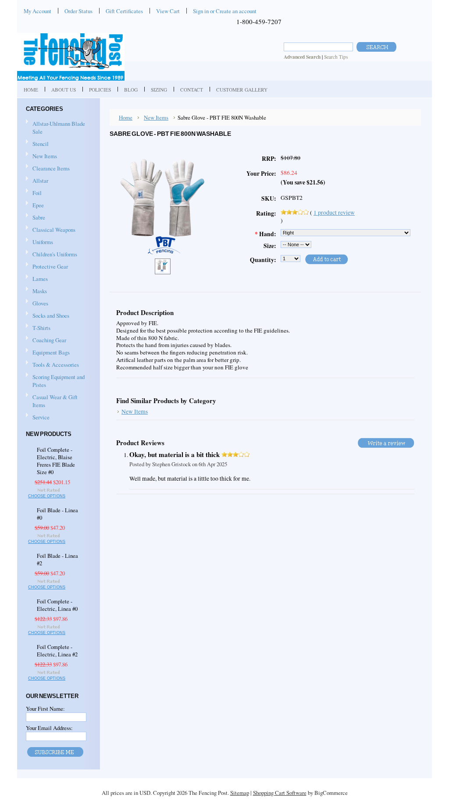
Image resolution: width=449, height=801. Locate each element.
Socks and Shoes (47, 316)
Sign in (201, 11)
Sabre (35, 217)
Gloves (37, 303)
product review (334, 212)
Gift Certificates (124, 11)
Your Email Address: (49, 728)
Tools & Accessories (52, 365)
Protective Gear (47, 266)
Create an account (236, 11)
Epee (35, 205)
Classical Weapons (50, 230)
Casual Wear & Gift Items (52, 401)
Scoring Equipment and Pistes (55, 381)
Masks (36, 291)
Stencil (40, 144)
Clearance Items (51, 168)
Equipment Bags (48, 352)
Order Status (78, 11)
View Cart (168, 11)
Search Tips (336, 56)
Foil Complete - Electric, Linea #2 (57, 650)
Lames (37, 279)
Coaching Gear (46, 340)
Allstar (37, 181)
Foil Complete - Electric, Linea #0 (57, 605)
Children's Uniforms (51, 254)
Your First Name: (45, 708)
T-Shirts (41, 328)
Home (125, 117)
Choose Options (46, 496)
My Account (37, 11)
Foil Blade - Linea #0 (57, 514)
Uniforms (39, 242)
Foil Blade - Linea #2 (57, 559)
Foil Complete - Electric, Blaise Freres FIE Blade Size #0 (56, 461)
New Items (44, 156)
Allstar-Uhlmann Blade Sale (58, 127)
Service (41, 417)
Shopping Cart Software (279, 793)
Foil (34, 193)
